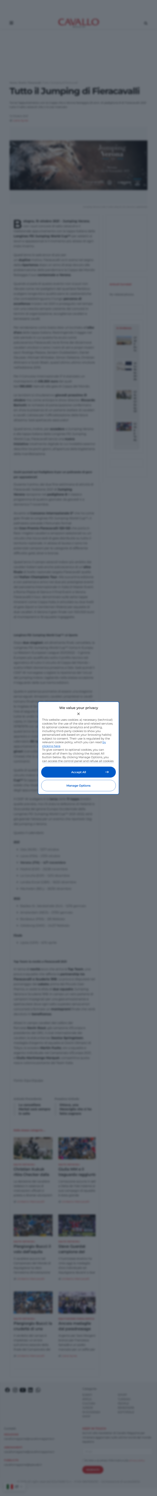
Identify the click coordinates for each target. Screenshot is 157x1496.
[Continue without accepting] (78, 713)
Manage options (78, 785)
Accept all (78, 772)
